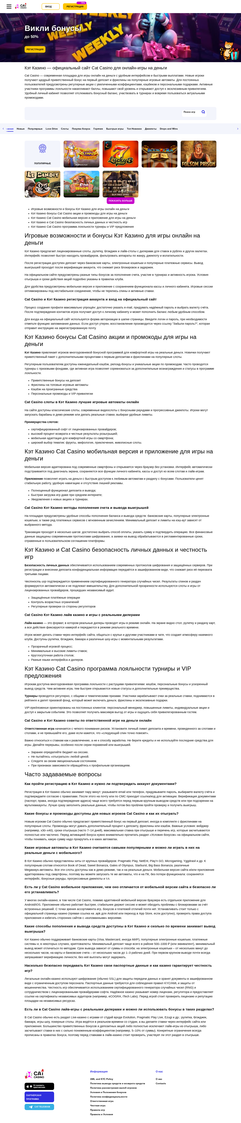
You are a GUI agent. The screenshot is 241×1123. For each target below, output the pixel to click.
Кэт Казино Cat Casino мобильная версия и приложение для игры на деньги (83, 217)
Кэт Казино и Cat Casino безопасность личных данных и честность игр (79, 222)
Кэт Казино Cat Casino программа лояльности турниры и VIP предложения (82, 226)
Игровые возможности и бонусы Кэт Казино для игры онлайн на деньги (80, 209)
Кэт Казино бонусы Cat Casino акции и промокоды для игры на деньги (79, 213)
